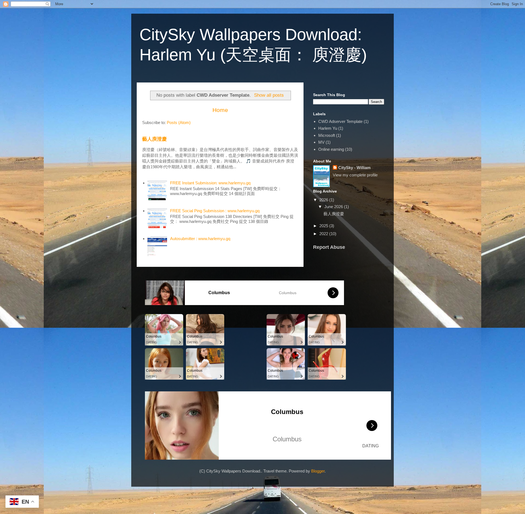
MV (321, 142)
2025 (324, 225)
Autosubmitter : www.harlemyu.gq (200, 238)
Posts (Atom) (179, 122)
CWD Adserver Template (340, 121)
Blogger (318, 471)
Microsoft (326, 135)
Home (220, 110)
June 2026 (334, 206)
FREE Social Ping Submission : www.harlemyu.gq (214, 210)
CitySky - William (354, 167)
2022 (324, 233)
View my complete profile (355, 175)
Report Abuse (329, 247)
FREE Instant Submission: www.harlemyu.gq (210, 183)
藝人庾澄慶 (154, 139)
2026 (324, 199)
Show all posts (269, 95)
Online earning (331, 149)
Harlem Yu (327, 128)
